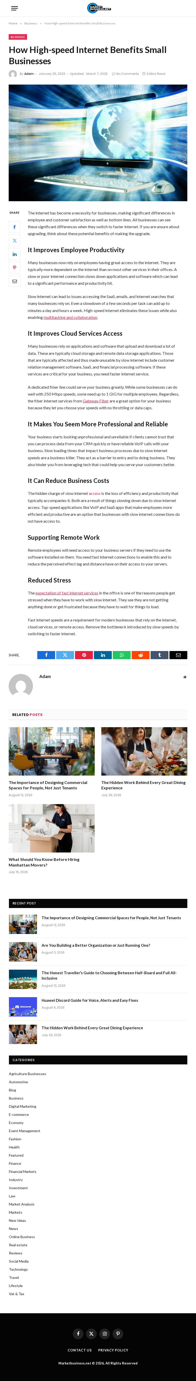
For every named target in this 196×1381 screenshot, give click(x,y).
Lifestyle (16, 1285)
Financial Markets (22, 1171)
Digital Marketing (22, 1106)
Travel (14, 1277)
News (13, 1228)
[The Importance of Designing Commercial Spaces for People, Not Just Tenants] (52, 751)
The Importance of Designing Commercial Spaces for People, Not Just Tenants (48, 785)
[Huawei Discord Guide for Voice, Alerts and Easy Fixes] (23, 1007)
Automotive (18, 1082)
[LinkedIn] (14, 254)
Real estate (18, 1245)
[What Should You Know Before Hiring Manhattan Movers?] (52, 828)
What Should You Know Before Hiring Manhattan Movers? (44, 862)
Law (12, 1196)
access (95, 493)
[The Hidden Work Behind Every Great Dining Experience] (144, 751)
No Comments (127, 74)
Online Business (22, 1237)
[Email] (14, 281)
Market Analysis (21, 1204)
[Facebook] (14, 227)
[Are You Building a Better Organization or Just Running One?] (23, 952)
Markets (15, 1212)
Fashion (15, 1139)
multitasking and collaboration (70, 317)
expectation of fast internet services (66, 592)
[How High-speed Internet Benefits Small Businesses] (98, 143)
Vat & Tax (16, 1294)
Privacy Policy (113, 1350)
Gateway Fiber (96, 400)
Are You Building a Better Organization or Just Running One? (96, 945)
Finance (15, 1163)
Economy (16, 1122)
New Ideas (17, 1220)
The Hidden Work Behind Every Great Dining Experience (143, 785)
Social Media (19, 1261)
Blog (12, 1090)
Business (18, 37)
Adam (29, 74)
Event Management (24, 1131)
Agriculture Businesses (27, 1074)
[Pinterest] (14, 267)
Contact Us (80, 1350)
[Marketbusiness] (98, 8)
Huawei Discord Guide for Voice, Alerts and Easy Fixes (90, 1000)
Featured (16, 1155)
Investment (18, 1188)
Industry (16, 1179)
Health (14, 1147)
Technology (18, 1269)
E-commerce (19, 1114)
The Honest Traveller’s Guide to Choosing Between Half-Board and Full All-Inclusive (109, 975)
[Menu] (14, 8)
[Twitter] (14, 240)
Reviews (15, 1253)
